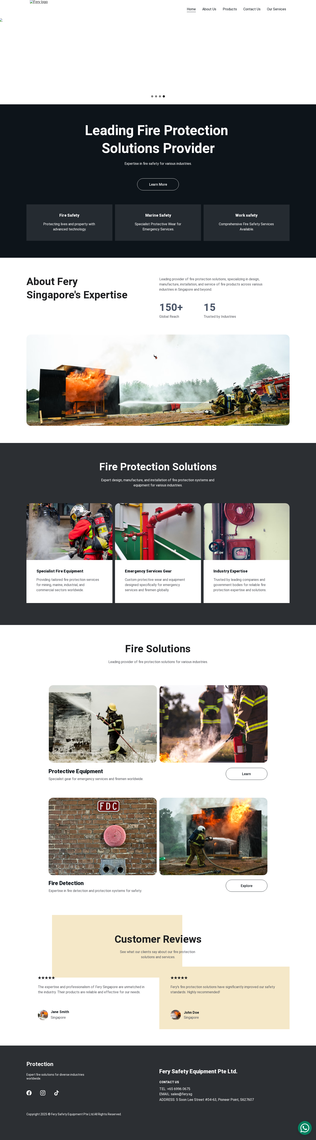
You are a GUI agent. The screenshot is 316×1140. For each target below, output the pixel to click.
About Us (209, 9)
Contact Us (252, 9)
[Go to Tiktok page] (56, 1092)
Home (191, 9)
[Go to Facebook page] (29, 1092)
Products (230, 9)
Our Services (276, 9)
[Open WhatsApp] (305, 1128)
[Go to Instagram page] (42, 1092)
